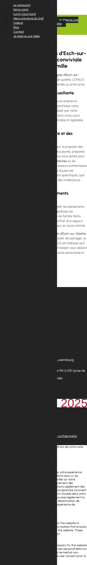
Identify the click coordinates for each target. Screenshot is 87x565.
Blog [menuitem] (16, 27)
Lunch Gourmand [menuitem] (24, 14)
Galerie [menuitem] (18, 23)
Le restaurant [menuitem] (22, 5)
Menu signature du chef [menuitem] (28, 18)
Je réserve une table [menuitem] (26, 36)
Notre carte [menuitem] (20, 9)
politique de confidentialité (59, 436)
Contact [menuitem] (18, 32)
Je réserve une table (66, 22)
